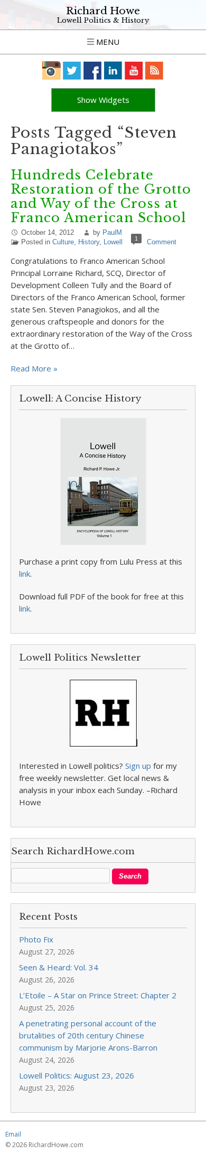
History (88, 242)
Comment (161, 242)
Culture (63, 242)
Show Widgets (103, 99)
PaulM (112, 232)
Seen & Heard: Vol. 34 (58, 967)
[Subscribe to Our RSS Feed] (154, 70)
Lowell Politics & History (103, 20)
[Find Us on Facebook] (92, 70)
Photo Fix (36, 939)
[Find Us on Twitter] (72, 70)
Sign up (138, 765)
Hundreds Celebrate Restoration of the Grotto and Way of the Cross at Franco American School (101, 196)
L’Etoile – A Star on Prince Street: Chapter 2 (97, 995)
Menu (106, 41)
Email (13, 1134)
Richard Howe (103, 10)
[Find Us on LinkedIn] (113, 70)
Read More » (34, 368)
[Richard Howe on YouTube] (134, 70)
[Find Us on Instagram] (51, 70)
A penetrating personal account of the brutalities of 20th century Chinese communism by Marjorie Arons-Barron (88, 1035)
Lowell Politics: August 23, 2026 (76, 1075)
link (24, 573)
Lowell (113, 242)
